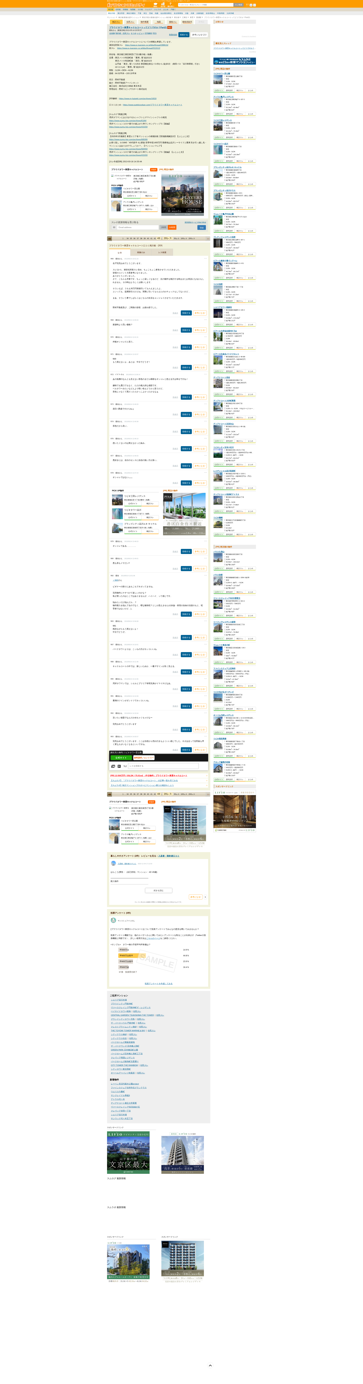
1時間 (163, 227)
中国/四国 (220, 13)
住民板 (118, 9)
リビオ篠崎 (218, 517)
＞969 (115, 580)
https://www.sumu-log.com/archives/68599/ (128, 139)
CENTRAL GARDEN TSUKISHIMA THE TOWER (132, 1015)
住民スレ (130, 22)
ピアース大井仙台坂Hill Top (225, 331)
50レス (176, 238)
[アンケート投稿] (119, 766)
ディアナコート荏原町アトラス (226, 494)
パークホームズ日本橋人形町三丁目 (127, 1054)
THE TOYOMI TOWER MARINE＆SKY (128, 1031)
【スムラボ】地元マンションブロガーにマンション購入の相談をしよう (142, 785)
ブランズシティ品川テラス (224, 190)
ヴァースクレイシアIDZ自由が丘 (125, 1107)
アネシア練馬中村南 (221, 762)
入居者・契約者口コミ (169, 856)
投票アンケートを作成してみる (159, 984)
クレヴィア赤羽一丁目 (121, 1111)
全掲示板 (155, 5)
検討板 (110, 9)
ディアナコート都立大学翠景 (124, 1103)
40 (148, 238)
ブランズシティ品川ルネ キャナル (227, 167)
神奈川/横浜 (131, 13)
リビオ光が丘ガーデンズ (223, 692)
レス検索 (162, 252)
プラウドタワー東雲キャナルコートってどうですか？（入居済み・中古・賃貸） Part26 (246, 48)
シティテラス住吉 (119, 1038)
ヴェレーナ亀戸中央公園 (223, 214)
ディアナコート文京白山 (223, 424)
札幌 (156, 13)
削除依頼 (173, 35)
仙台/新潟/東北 (166, 13)
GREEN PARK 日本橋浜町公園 (124, 1050)
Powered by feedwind (249, 36)
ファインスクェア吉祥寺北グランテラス (129, 1088)
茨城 (151, 13)
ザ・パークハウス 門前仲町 (123, 1023)
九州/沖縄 (230, 13)
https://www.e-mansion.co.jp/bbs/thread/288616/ (146, 45)
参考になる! (200, 313)
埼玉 (145, 13)
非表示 (175, 313)
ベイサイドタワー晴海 (121, 1011)
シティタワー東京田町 (121, 1069)
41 (151, 238)
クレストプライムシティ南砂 (124, 1027)
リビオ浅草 (218, 284)
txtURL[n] (234, 61)
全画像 (112, 33)
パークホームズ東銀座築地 (123, 1042)
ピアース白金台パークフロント (226, 354)
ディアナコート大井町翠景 (224, 401)
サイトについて (170, 5)
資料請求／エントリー (144, 758)
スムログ (148, 9)
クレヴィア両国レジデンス (123, 1058)
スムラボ (157, 9)
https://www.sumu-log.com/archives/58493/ (128, 149)
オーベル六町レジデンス (223, 715)
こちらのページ (153, 938)
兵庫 (192, 13)
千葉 (139, 13)
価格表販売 (187, 22)
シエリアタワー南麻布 (222, 307)
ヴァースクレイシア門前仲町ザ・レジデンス (131, 1008)
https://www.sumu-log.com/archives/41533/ (128, 127)
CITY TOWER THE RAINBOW (124, 1065)
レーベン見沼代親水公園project (125, 1084)
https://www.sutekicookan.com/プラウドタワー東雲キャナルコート (152, 105)
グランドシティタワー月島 (123, 1019)
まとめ (165, 9)
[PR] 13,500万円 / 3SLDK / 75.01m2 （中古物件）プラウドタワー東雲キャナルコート (148, 776)
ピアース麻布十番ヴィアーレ (225, 261)
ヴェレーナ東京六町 (221, 645)
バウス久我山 (218, 552)
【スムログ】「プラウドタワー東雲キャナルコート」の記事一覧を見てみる (144, 780)
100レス (184, 238)
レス (120, 253)
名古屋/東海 (178, 13)
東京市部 (121, 13)
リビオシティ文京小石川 (223, 447)
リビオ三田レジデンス (222, 120)
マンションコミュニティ (126, 5)
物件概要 (145, 22)
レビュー (140, 33)
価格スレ (173, 22)
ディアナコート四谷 (221, 378)
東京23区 (111, 13)
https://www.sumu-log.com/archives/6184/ (127, 120)
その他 (140, 9)
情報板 (125, 9)
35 (131, 238)
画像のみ (141, 252)
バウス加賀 (218, 575)
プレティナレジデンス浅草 (224, 237)
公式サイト (131, 196)
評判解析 (148, 33)
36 (134, 238)
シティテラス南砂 (119, 1034)
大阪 (186, 13)
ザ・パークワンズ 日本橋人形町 (125, 1046)
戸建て (173, 9)
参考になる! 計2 (199, 35)
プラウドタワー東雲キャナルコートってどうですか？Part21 (138, 27)
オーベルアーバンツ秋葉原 (123, 1073)
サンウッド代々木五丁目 (122, 1118)
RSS (155, 33)
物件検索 (163, 5)
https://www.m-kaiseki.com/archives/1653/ (138, 98)
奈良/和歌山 (210, 13)
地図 (159, 22)
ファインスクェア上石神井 (224, 669)
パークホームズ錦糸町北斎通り (125, 1061)
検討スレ (116, 22)
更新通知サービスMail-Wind (195, 222)
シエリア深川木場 (119, 1000)
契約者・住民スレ (122, 33)
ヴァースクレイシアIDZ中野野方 (226, 598)
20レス (168, 238)
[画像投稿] (113, 766)
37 (138, 238)
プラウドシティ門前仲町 (122, 1004)
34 (128, 238)
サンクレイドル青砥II (120, 1095)
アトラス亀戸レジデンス (223, 97)
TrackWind (252, 51)
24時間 (172, 227)
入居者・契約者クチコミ (127, 864)
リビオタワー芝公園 (221, 73)
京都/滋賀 (200, 13)
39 (145, 238)
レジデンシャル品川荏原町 (224, 471)
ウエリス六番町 (118, 1092)
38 (141, 238)
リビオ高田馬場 (219, 739)
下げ (125, 766)
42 (155, 238)
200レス (192, 238)
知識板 (132, 9)
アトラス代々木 (118, 1099)
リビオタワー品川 (220, 144)
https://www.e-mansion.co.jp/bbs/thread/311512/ (138, 48)
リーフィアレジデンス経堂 (224, 622)
